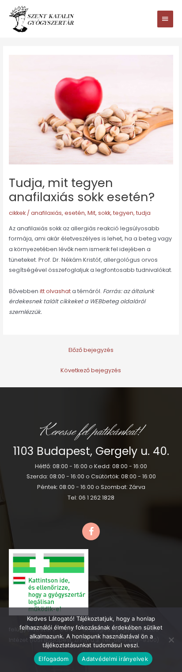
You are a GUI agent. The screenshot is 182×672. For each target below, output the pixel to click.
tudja (143, 213)
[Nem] (171, 639)
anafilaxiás (46, 213)
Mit (91, 213)
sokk (104, 213)
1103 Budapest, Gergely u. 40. (91, 451)
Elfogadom (53, 658)
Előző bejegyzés (91, 350)
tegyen (123, 213)
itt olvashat (56, 291)
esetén (74, 213)
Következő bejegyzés (91, 370)
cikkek (17, 213)
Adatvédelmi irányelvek (115, 658)
